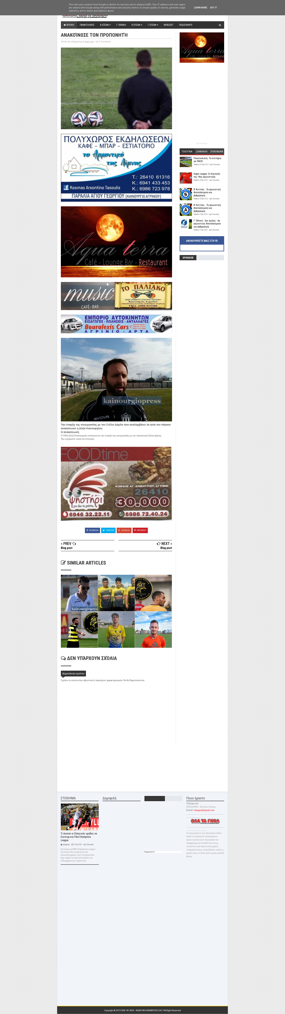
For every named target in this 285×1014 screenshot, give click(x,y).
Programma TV (149, 852)
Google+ (125, 530)
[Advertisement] (83, 766)
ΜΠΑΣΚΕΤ (168, 24)
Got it (213, 7)
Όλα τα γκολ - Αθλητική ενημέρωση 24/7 (142, 1010)
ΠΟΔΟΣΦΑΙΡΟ (185, 24)
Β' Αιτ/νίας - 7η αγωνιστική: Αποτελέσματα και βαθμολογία (207, 192)
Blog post (66, 548)
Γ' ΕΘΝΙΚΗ (121, 24)
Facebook (93, 530)
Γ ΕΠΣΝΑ (152, 24)
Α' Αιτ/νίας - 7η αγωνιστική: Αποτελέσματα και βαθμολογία (207, 208)
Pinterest (141, 530)
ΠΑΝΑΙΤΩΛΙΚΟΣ (87, 24)
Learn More (200, 7)
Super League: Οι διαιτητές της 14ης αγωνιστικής (207, 175)
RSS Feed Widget (201, 143)
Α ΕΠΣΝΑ (104, 24)
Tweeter (109, 530)
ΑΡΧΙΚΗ (70, 24)
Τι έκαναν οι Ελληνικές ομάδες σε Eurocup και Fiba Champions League (79, 837)
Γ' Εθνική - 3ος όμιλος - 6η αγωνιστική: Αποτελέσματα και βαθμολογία (207, 223)
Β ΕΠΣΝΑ (136, 24)
